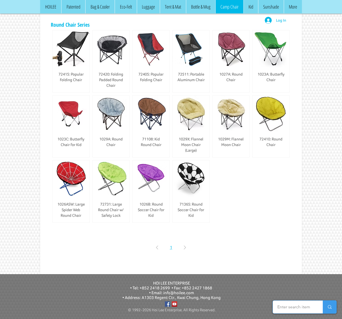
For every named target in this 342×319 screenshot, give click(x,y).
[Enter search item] (329, 307)
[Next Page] (185, 247)
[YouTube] (174, 304)
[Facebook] (167, 304)
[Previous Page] (157, 247)
